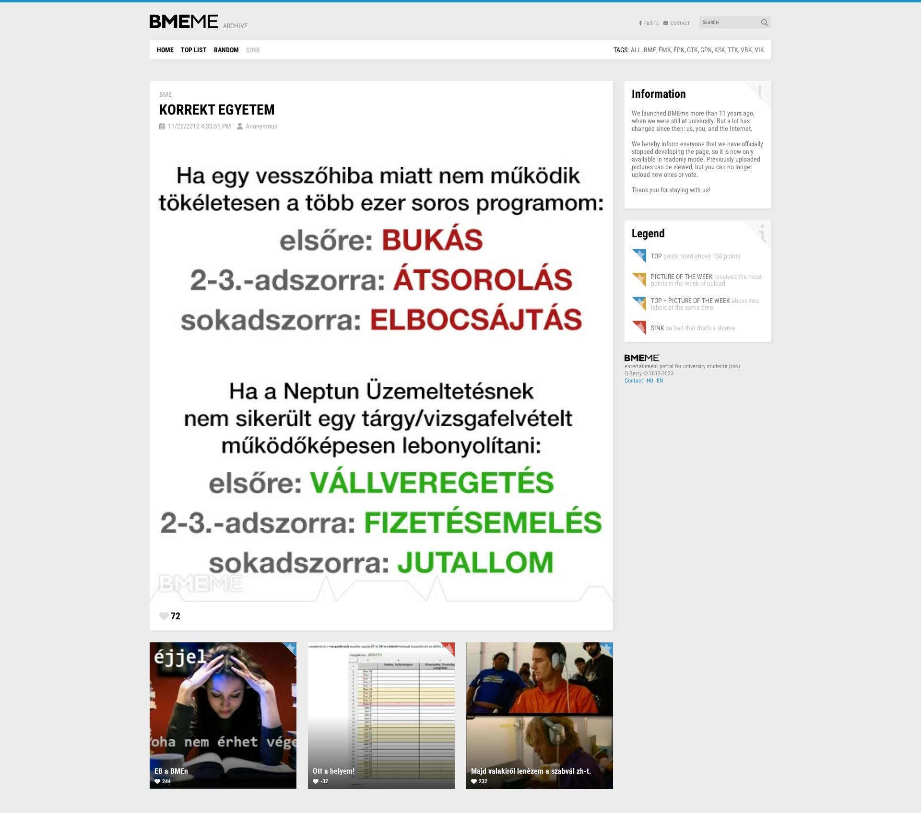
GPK (706, 50)
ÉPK (679, 50)
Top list (194, 50)
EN (660, 380)
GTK (692, 50)
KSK (719, 50)
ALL (636, 50)
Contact (634, 380)
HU (650, 380)
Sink (253, 50)
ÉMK (665, 50)
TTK (733, 50)
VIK (759, 50)
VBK (746, 50)
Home (165, 50)
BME (650, 50)
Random (226, 50)
